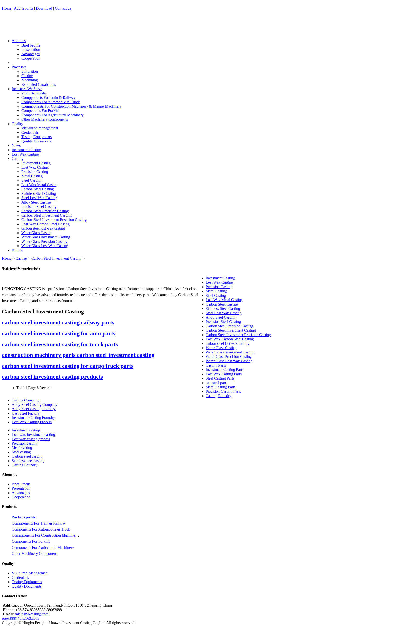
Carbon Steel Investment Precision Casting (54, 220)
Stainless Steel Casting (38, 193)
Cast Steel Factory (26, 413)
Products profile (33, 93)
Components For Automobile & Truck (50, 102)
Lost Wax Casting (25, 154)
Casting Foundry (218, 396)
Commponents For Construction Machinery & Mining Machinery (71, 106)
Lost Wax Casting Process (32, 422)
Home (6, 8)
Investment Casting (26, 150)
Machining (29, 80)
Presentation (30, 49)
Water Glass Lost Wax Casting (44, 246)
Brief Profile (30, 45)
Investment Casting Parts (224, 370)
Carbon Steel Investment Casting (46, 215)
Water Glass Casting (36, 233)
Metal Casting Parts (220, 387)
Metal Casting (32, 176)
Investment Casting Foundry (33, 417)
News (16, 145)
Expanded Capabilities (38, 84)
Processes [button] (19, 67)
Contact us (63, 8)
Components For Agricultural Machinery (52, 115)
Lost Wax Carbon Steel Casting (45, 224)
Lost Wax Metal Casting (39, 185)
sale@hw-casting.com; (32, 614)
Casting (27, 76)
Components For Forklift (40, 111)
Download (44, 8)
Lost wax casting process (31, 439)
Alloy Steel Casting (36, 202)
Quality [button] (17, 124)
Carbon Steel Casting (37, 189)
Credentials (30, 132)
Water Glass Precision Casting (44, 241)
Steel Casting (31, 180)
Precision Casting (34, 172)
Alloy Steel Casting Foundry (34, 409)
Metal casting (22, 448)
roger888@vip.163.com (20, 618)
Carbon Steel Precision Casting (45, 211)
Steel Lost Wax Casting (39, 198)
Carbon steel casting (27, 456)
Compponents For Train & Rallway (48, 97)
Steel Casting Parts (220, 378)
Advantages (30, 54)
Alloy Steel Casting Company (34, 404)
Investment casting (26, 430)
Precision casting (24, 443)
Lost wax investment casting (33, 434)
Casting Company (25, 400)
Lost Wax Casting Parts (224, 374)
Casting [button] (17, 159)
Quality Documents (36, 141)
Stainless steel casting (28, 461)
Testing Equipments (36, 137)
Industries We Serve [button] (27, 89)
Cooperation (30, 58)
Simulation (29, 71)
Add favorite (23, 8)
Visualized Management (39, 128)
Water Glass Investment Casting (45, 237)
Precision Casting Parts (223, 391)
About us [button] (19, 41)
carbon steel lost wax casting (43, 228)
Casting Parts (216, 365)
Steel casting (21, 452)
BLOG (17, 250)
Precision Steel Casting (38, 206)
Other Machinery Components (44, 119)
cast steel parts (216, 383)
